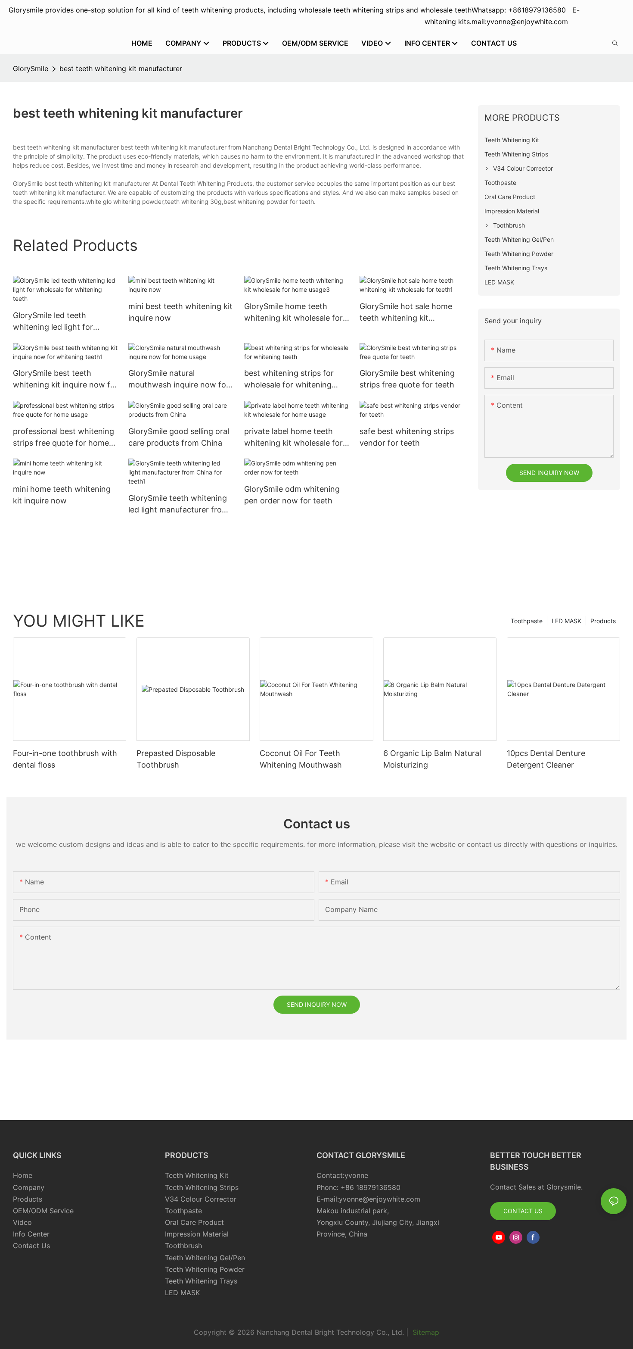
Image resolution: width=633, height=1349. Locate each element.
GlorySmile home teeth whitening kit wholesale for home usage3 (293, 313)
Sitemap (424, 1332)
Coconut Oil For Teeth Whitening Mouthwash (301, 759)
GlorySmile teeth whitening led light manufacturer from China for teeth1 (178, 504)
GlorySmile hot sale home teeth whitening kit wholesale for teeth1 (406, 313)
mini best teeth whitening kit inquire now (180, 312)
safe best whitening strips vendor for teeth (407, 437)
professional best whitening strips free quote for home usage (63, 438)
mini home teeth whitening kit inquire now (62, 494)
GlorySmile (30, 68)
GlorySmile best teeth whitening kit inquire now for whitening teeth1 (65, 379)
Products (603, 621)
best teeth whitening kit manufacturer (120, 68)
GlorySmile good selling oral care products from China (178, 437)
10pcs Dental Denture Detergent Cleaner (546, 759)
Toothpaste (527, 621)
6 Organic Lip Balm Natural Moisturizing (432, 759)
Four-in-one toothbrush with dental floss (65, 759)
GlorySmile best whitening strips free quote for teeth (407, 378)
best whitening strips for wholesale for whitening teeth (289, 379)
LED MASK (566, 621)
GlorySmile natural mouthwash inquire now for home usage (178, 379)
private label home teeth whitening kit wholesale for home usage (293, 438)
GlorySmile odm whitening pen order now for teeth (292, 494)
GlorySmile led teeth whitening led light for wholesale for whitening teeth (56, 322)
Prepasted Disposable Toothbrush (176, 759)
